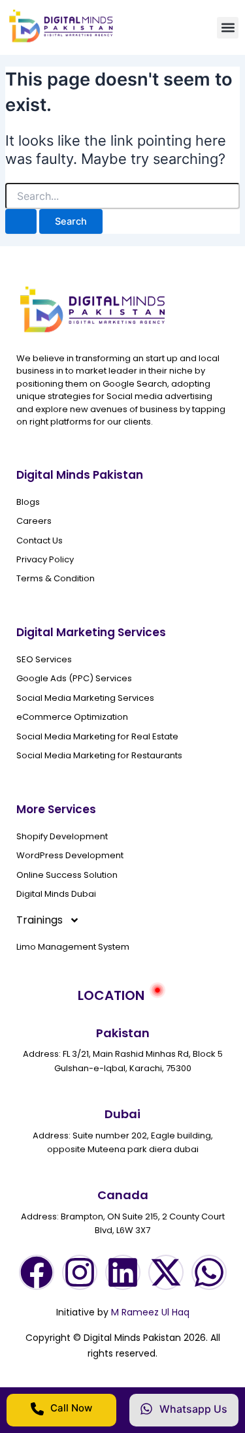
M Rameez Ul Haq (150, 1312)
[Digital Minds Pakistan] (61, 40)
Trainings (39, 920)
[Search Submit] (21, 221)
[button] (227, 28)
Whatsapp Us (193, 1408)
